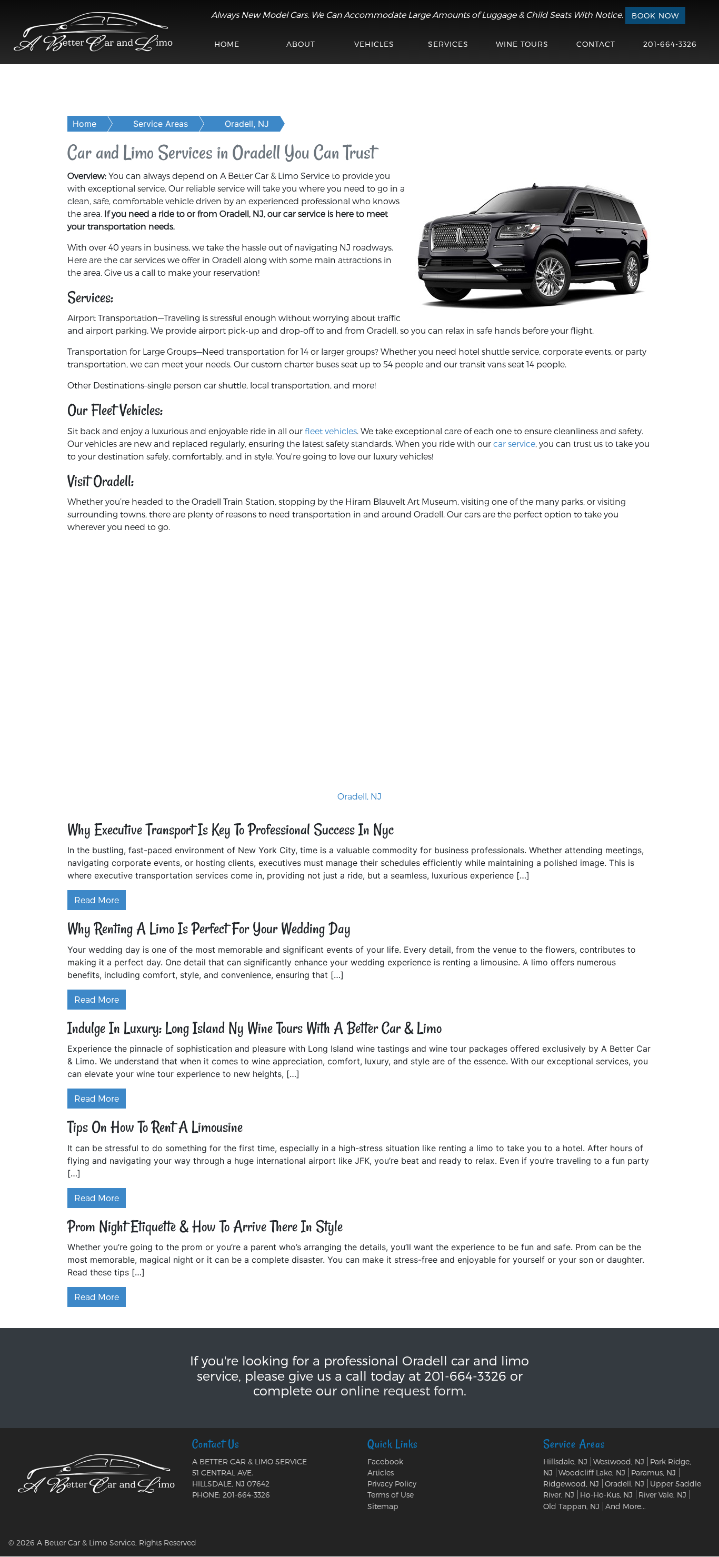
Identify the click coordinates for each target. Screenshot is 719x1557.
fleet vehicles (331, 431)
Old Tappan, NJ (571, 1506)
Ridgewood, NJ (571, 1483)
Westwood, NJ (618, 1461)
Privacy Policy (391, 1483)
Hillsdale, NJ (565, 1461)
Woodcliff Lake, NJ (591, 1472)
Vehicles (374, 43)
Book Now (655, 15)
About (300, 43)
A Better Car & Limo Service (86, 1542)
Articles (380, 1472)
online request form (402, 1390)
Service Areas (160, 123)
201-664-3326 (670, 43)
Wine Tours (522, 43)
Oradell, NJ (247, 123)
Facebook (385, 1461)
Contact (595, 43)
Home (226, 43)
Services (448, 43)
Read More (96, 900)
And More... (625, 1506)
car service (514, 443)
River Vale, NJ (662, 1494)
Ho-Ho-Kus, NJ (606, 1494)
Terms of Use (390, 1494)
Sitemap (382, 1506)
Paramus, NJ (653, 1472)
